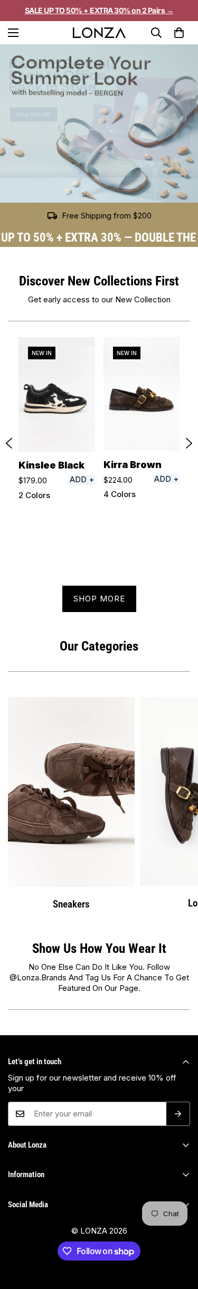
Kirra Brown (132, 464)
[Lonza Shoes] (99, 32)
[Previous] (9, 443)
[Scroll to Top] (179, 1243)
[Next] (189, 443)
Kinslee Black (51, 465)
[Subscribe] (178, 1114)
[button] (179, 32)
